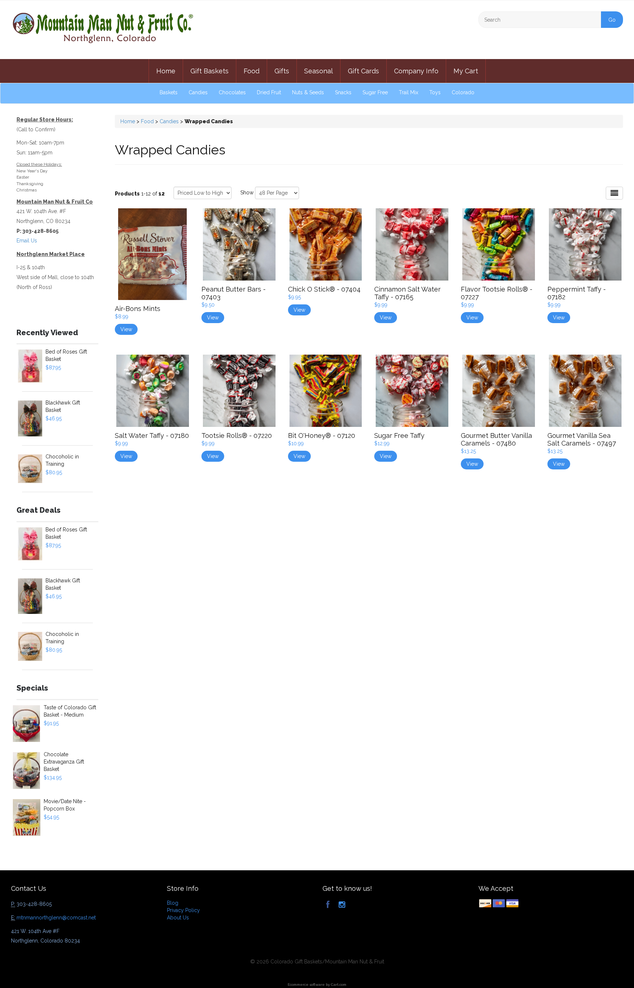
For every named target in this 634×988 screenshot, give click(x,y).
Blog (172, 903)
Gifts (281, 71)
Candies (198, 92)
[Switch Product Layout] (614, 193)
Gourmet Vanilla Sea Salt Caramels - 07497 (581, 439)
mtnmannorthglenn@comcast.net (56, 918)
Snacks (343, 92)
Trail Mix (408, 92)
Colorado (463, 92)
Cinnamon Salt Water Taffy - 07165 (407, 293)
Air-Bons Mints (137, 308)
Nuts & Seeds (308, 92)
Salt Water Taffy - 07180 (152, 435)
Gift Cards (363, 71)
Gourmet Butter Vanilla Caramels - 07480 (496, 439)
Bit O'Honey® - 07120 (321, 435)
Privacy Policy (183, 910)
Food (251, 71)
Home (165, 71)
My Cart (465, 71)
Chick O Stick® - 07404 (324, 289)
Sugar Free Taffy (399, 435)
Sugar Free (375, 92)
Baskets (169, 92)
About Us (178, 918)
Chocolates (232, 92)
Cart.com (338, 984)
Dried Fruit (269, 92)
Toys (435, 92)
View (126, 329)
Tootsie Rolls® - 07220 (236, 435)
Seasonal (318, 71)
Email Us (27, 241)
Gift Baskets (209, 71)
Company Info (416, 71)
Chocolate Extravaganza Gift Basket (64, 761)
